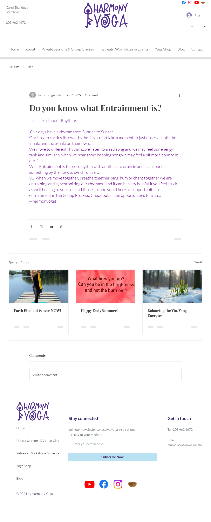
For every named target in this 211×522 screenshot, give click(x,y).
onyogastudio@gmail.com (187, 444)
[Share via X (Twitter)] (41, 226)
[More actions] (179, 95)
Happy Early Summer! (99, 310)
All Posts (14, 66)
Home (20, 428)
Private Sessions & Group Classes (34, 441)
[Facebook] (183, 2)
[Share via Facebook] (31, 226)
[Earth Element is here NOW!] (38, 286)
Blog (30, 66)
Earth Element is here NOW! (37, 310)
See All (198, 262)
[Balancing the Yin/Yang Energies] (172, 286)
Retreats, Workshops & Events (34, 453)
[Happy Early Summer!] (105, 286)
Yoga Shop (23, 466)
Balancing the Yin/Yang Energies (167, 313)
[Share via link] (61, 226)
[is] (202, 2)
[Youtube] (196, 2)
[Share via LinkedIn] (51, 226)
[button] (198, 26)
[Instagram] (190, 2)
